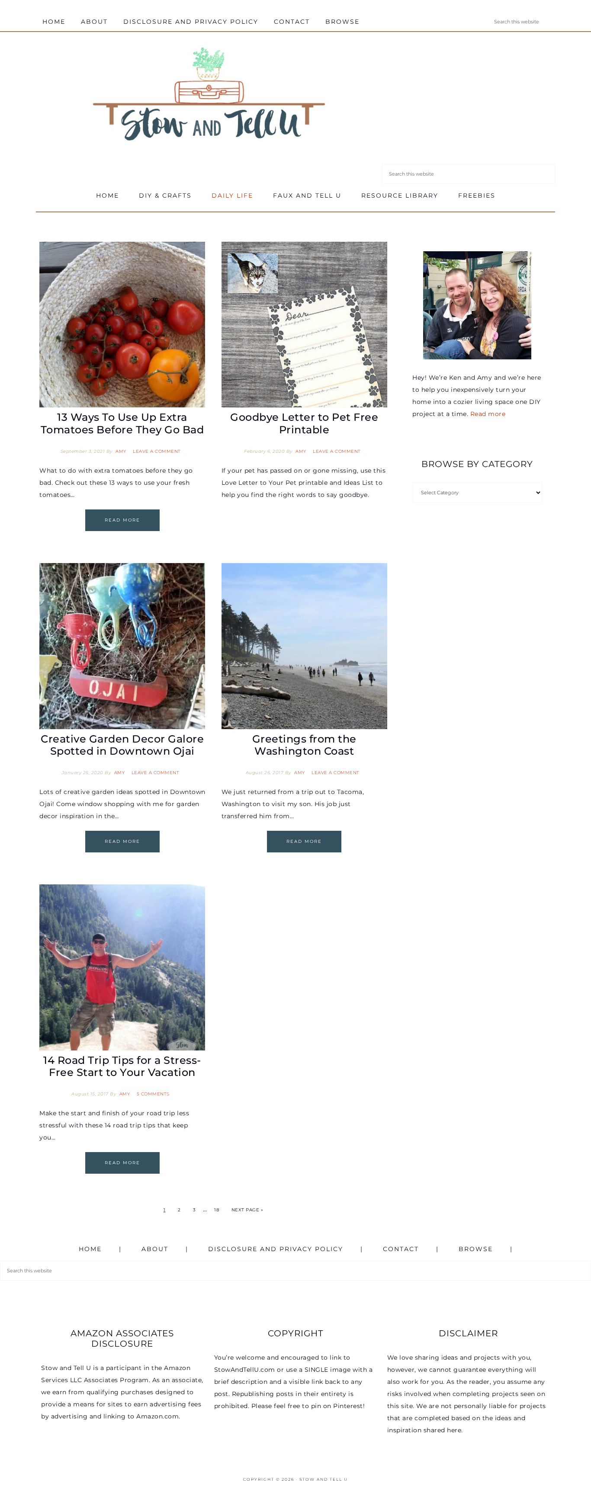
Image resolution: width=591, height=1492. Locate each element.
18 (216, 1210)
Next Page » (247, 1210)
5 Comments (153, 1094)
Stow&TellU (209, 96)
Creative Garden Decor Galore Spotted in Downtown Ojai (122, 745)
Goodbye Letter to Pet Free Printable (304, 423)
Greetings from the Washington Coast (304, 745)
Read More (122, 520)
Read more (488, 414)
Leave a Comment (157, 451)
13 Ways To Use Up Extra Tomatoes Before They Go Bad (122, 423)
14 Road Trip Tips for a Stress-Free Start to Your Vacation (122, 1066)
